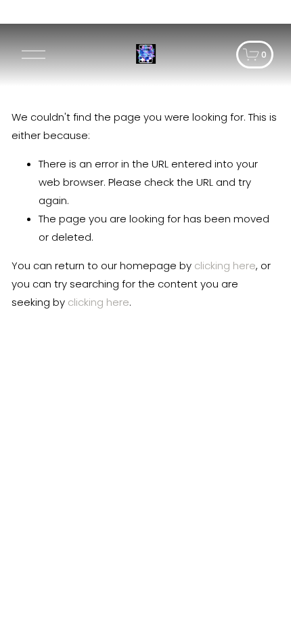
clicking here (225, 265)
